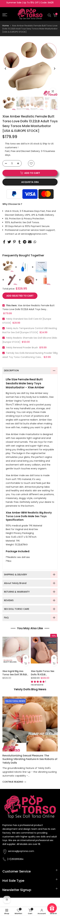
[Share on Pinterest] (14, 242)
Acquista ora (30, 182)
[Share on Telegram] (24, 242)
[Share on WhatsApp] (35, 242)
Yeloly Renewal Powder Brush (22, 347)
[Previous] (5, 68)
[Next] (54, 68)
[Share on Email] (30, 242)
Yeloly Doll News (15, 701)
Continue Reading (13, 778)
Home (5, 25)
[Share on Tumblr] (19, 242)
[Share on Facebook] (4, 242)
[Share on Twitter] (9, 242)
